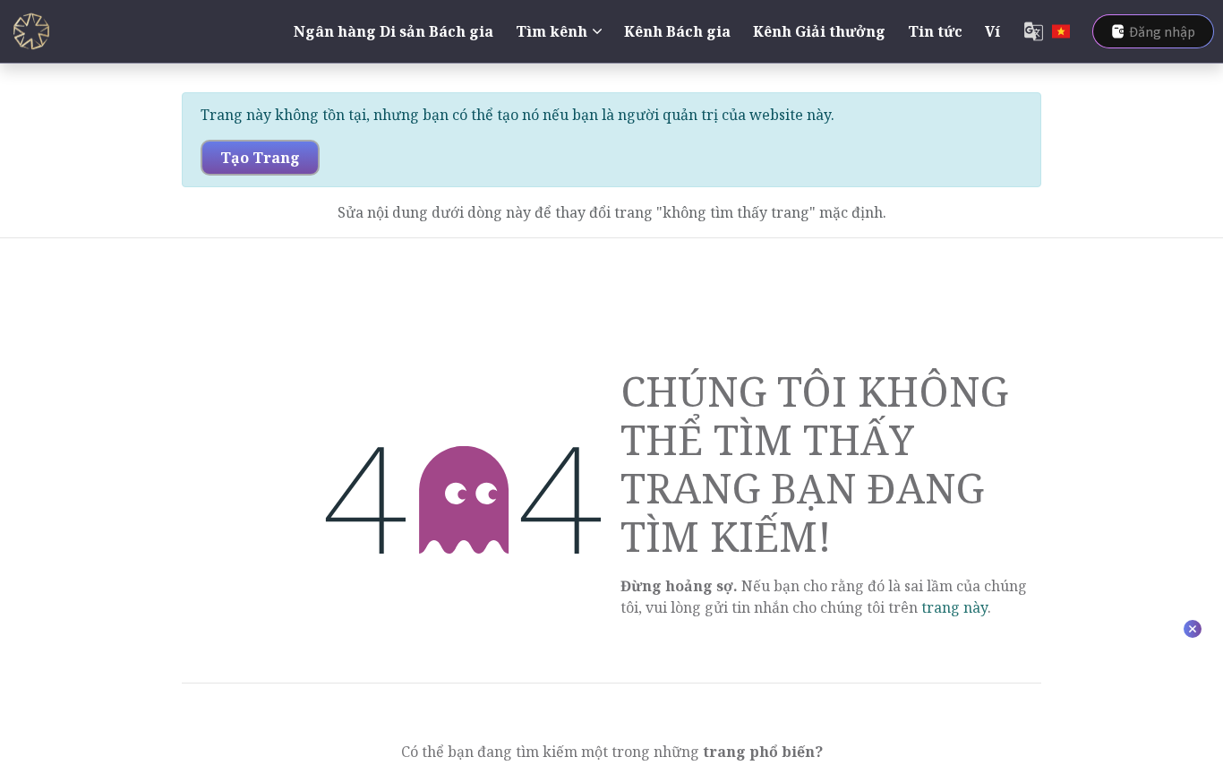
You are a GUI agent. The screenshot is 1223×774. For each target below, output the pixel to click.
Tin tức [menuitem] (935, 31)
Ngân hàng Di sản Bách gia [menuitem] (393, 31)
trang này (954, 607)
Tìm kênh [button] (551, 31)
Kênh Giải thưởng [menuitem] (819, 31)
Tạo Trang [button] (260, 158)
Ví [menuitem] (992, 31)
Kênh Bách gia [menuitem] (677, 31)
